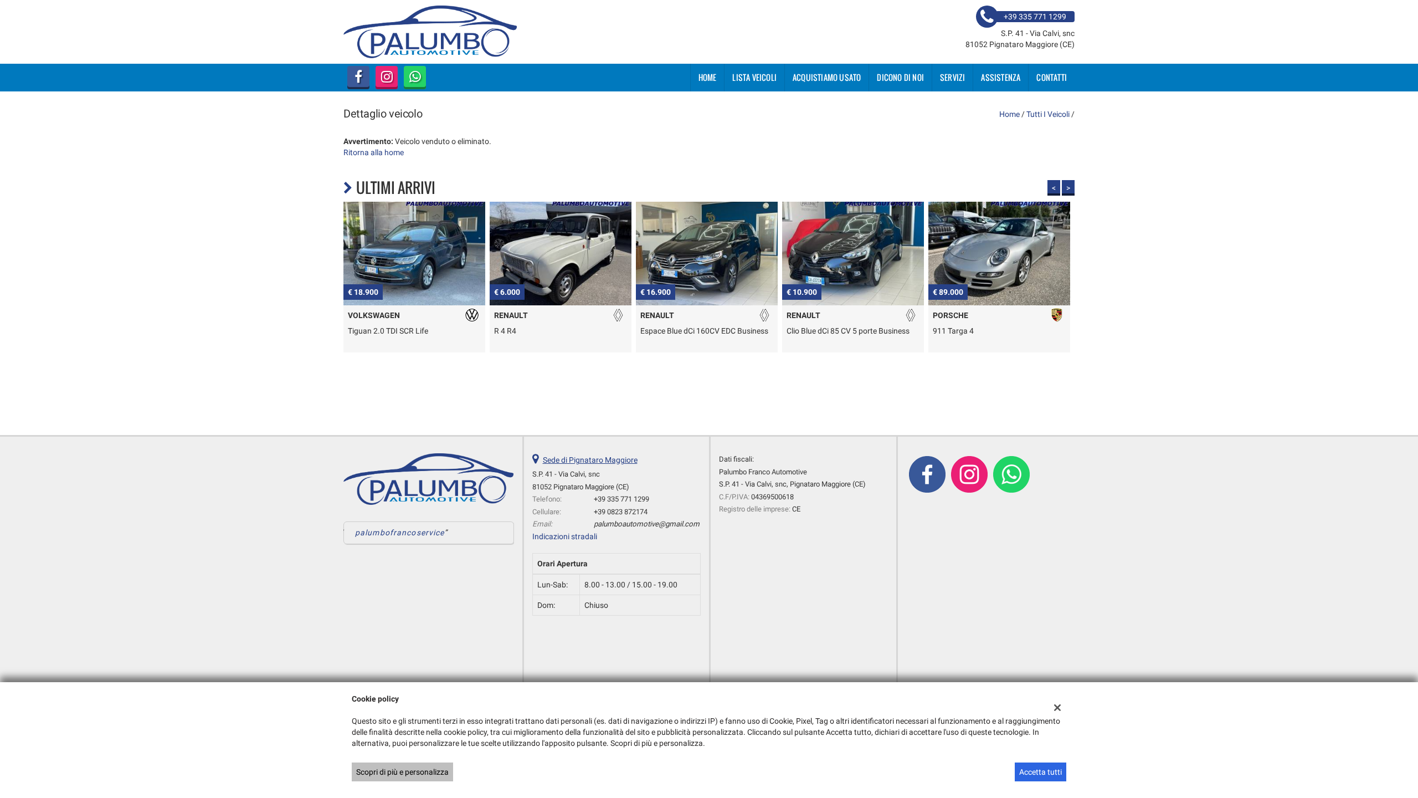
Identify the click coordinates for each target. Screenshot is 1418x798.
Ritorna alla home (373, 152)
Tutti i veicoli (1048, 114)
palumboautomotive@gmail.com (647, 524)
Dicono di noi (900, 77)
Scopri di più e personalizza (402, 772)
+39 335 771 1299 (621, 499)
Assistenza (1000, 77)
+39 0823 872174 (621, 512)
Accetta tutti (1040, 772)
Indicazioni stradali (564, 536)
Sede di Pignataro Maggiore (590, 460)
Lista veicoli (754, 77)
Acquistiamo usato (827, 77)
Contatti (1051, 77)
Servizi (952, 77)
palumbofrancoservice (399, 532)
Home (707, 77)
